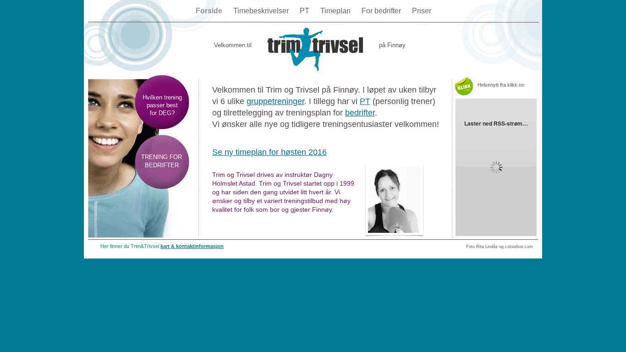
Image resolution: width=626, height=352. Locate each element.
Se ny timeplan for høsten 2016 (269, 152)
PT (305, 11)
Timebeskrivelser (262, 11)
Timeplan (336, 11)
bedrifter (360, 112)
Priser (421, 11)
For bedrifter (382, 11)
